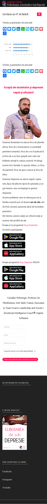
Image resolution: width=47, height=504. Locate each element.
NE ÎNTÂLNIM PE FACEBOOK (15, 382)
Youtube (6, 488)
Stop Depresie (25, 262)
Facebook (7, 472)
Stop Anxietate (31, 225)
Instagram (7, 480)
